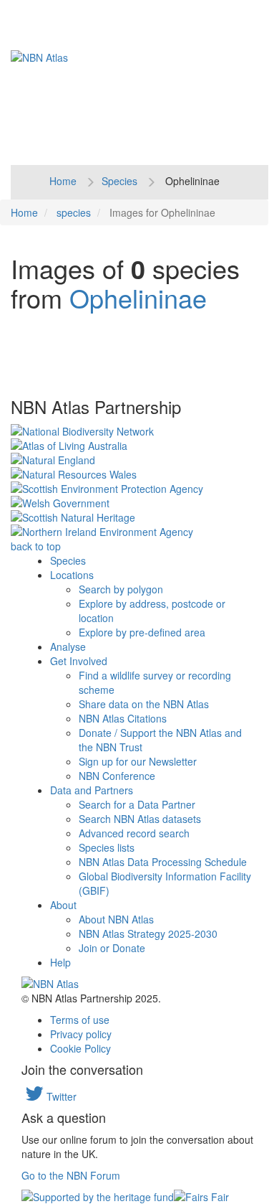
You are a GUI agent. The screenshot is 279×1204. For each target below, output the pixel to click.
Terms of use (79, 1019)
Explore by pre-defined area (142, 632)
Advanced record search (134, 833)
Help (60, 962)
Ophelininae (138, 297)
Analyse (68, 646)
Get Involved (78, 661)
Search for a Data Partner (137, 804)
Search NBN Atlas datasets (140, 819)
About (63, 905)
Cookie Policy (80, 1048)
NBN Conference (117, 775)
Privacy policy (81, 1034)
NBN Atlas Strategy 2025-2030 (148, 933)
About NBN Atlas (116, 919)
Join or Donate (112, 948)
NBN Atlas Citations (123, 718)
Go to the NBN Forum (70, 1175)
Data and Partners (91, 790)
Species (119, 181)
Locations (72, 575)
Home (63, 181)
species (74, 212)
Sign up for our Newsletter (138, 761)
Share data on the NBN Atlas (144, 704)
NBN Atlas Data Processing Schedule (163, 862)
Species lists (106, 847)
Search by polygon (121, 589)
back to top (36, 546)
